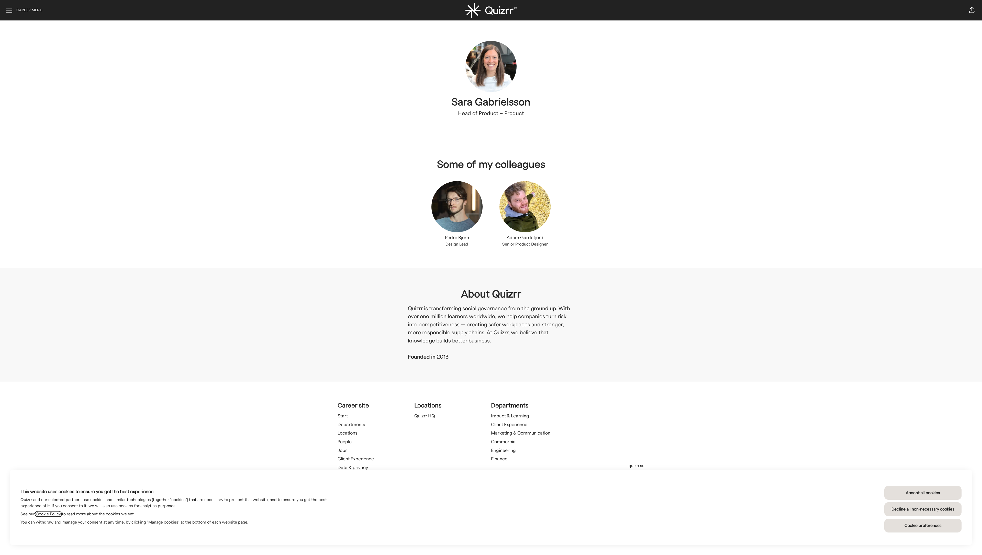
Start (343, 416)
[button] (972, 10)
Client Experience (356, 459)
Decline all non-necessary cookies (922, 509)
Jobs (343, 450)
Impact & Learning (510, 416)
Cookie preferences (923, 526)
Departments (351, 425)
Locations (348, 433)
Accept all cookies (923, 493)
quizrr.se (636, 466)
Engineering (503, 450)
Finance (499, 459)
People (345, 442)
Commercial (504, 442)
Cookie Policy (48, 514)
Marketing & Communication (520, 433)
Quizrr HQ (424, 416)
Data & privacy (353, 467)
